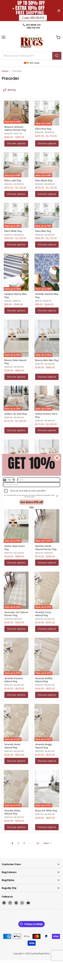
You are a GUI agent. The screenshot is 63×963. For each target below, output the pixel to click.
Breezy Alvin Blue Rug (46, 360)
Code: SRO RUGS (33, 18)
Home (5, 71)
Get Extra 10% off (31, 502)
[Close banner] (58, 10)
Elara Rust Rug (43, 128)
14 (37, 843)
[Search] (56, 56)
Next (46, 843)
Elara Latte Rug (12, 180)
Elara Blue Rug (43, 231)
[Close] (57, 458)
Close (31, 507)
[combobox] (8, 479)
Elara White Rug (13, 231)
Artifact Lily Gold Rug (15, 413)
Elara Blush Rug (43, 180)
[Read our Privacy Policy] (57, 496)
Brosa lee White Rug (46, 810)
